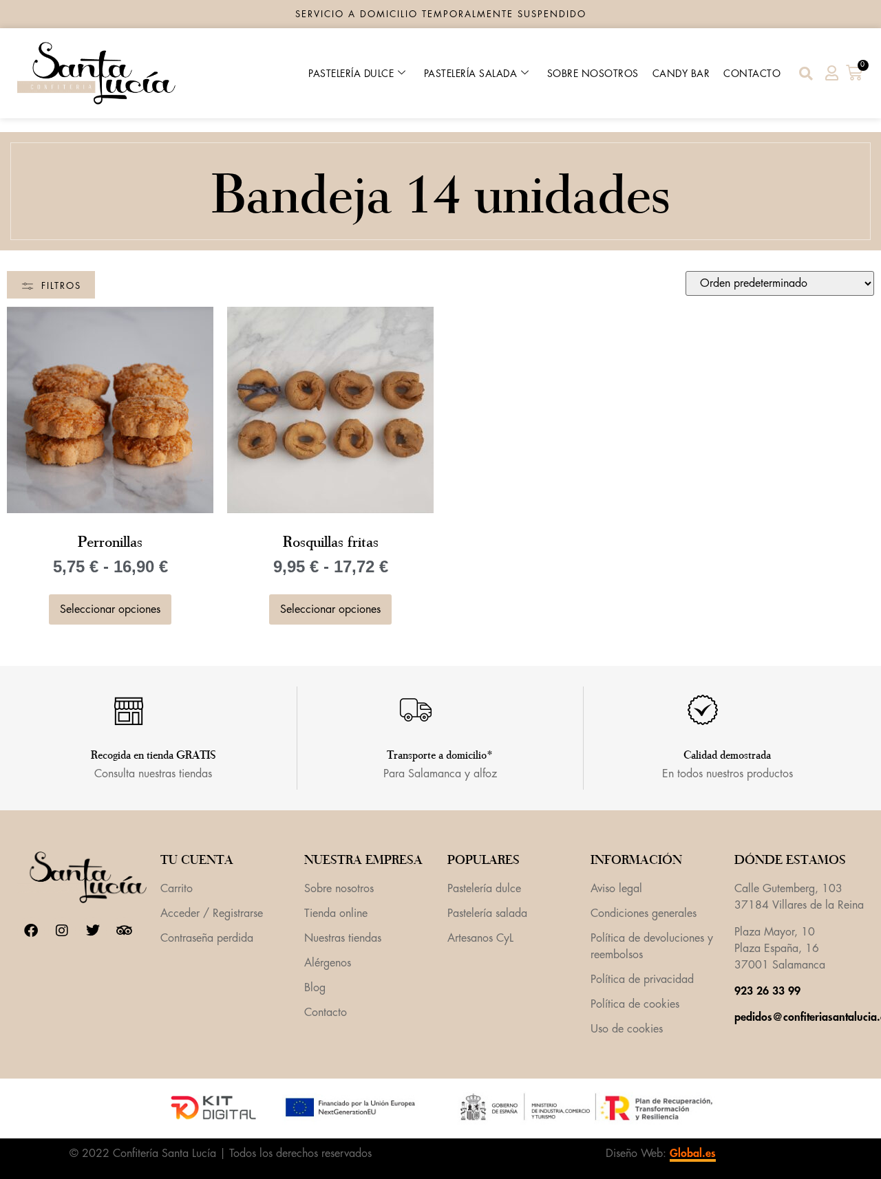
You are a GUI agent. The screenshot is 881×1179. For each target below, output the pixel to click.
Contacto (752, 73)
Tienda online (336, 913)
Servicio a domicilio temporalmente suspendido (440, 14)
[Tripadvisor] (124, 930)
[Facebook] (31, 930)
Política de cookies (635, 1004)
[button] (805, 73)
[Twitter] (93, 930)
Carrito (176, 888)
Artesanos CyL (480, 938)
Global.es (693, 1153)
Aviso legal (616, 888)
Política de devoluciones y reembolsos (652, 946)
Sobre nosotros (593, 73)
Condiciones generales (644, 913)
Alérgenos (327, 963)
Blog (315, 987)
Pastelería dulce (351, 73)
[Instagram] (62, 930)
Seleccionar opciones (110, 609)
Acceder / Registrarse (211, 913)
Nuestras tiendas (342, 938)
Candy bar (681, 73)
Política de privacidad (642, 979)
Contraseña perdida (206, 938)
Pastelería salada (471, 73)
